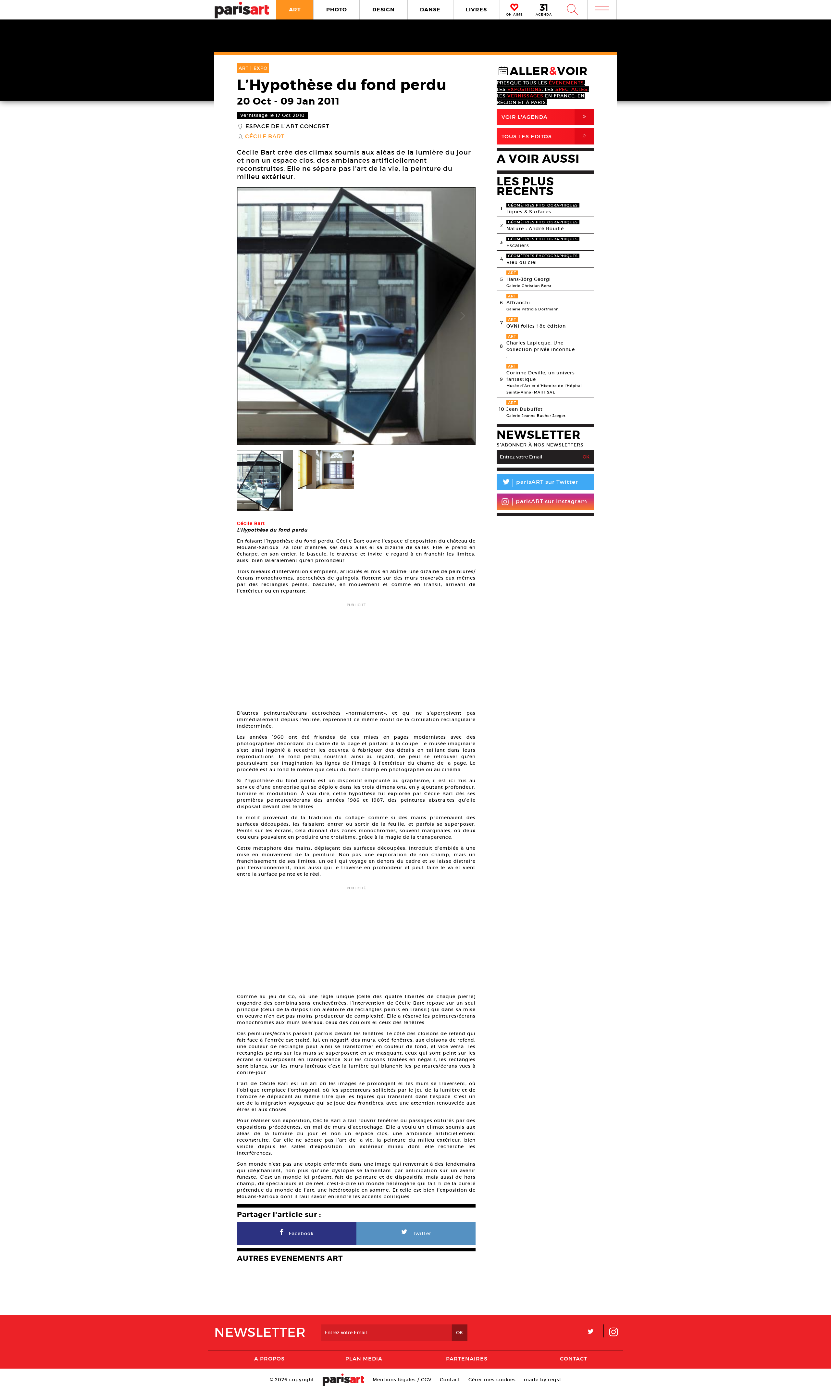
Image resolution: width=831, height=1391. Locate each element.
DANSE (430, 9)
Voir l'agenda (545, 116)
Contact (573, 1358)
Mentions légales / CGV (402, 1380)
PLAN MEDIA (363, 1358)
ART (295, 9)
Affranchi (518, 303)
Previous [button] (250, 316)
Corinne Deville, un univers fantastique (540, 376)
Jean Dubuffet (524, 409)
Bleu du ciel (521, 262)
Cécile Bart (265, 136)
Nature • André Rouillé (535, 229)
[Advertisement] (356, 654)
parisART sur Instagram (551, 501)
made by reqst (543, 1380)
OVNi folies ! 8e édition (536, 326)
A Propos (269, 1358)
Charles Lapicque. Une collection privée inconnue (540, 346)
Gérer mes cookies (492, 1380)
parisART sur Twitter (540, 483)
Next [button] (462, 316)
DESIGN (383, 9)
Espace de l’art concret (287, 126)
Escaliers (517, 245)
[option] (356, 316)
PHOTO (336, 9)
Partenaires (467, 1358)
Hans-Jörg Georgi (528, 279)
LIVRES (476, 9)
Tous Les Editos (545, 136)
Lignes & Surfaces (528, 212)
